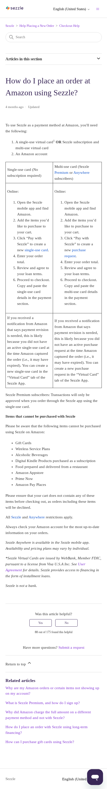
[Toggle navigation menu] (97, 9)
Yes (40, 623)
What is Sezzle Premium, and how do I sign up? (42, 703)
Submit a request (71, 647)
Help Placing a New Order (36, 26)
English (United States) (70, 9)
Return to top (16, 664)
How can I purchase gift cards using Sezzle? (39, 742)
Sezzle (9, 26)
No (66, 623)
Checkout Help (69, 26)
